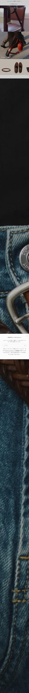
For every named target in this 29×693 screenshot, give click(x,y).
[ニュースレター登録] (24, 345)
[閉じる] (27, 336)
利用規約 (17, 350)
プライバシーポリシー (10, 350)
